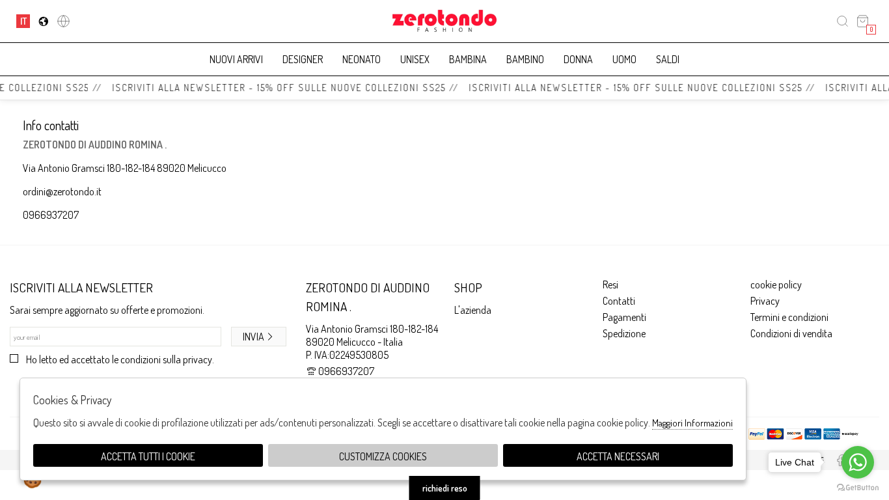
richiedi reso (444, 487)
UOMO (624, 59)
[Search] (842, 21)
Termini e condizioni (789, 317)
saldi (667, 59)
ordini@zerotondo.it (62, 191)
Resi (610, 284)
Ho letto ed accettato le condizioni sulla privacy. (120, 359)
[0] (862, 21)
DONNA (578, 59)
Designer (302, 59)
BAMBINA (468, 59)
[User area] (63, 21)
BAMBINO (525, 59)
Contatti (619, 300)
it (23, 21)
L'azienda (472, 309)
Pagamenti (624, 317)
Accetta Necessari (618, 456)
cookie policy (776, 284)
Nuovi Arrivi (236, 59)
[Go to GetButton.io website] (858, 487)
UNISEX (415, 59)
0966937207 (51, 214)
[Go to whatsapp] (857, 462)
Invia (253, 336)
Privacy (765, 300)
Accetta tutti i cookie (148, 456)
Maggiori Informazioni (692, 423)
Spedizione (624, 333)
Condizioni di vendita (791, 333)
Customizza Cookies (383, 456)
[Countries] (43, 21)
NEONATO (361, 59)
